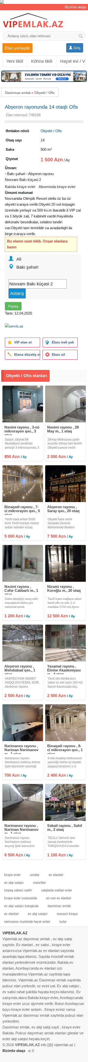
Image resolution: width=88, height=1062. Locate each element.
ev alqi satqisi (14, 883)
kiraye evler (12, 875)
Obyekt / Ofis (44, 93)
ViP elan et (23, 342)
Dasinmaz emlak (18, 93)
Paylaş (13, 306)
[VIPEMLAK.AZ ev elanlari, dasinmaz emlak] (33, 20)
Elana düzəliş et (27, 354)
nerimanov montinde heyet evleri (27, 921)
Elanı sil (58, 354)
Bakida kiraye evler (20, 187)
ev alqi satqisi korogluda (21, 906)
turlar (62, 921)
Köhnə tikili (41, 61)
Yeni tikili (14, 61)
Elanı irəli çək (63, 342)
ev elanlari (56, 875)
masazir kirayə (67, 914)
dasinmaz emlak (59, 906)
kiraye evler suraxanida (20, 898)
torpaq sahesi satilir (18, 890)
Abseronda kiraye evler (57, 187)
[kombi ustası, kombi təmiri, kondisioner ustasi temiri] (44, 2)
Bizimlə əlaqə (75, 7)
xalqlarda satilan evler (56, 890)
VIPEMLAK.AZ (14, 933)
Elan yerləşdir (17, 48)
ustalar (34, 875)
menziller (39, 883)
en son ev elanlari (58, 898)
